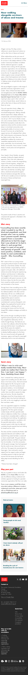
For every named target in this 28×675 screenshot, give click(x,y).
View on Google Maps (7, 597)
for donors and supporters (5, 652)
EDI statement (18, 620)
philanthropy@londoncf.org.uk (9, 492)
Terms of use (18, 614)
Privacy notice (19, 616)
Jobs (16, 612)
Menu (25, 3)
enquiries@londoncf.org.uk (8, 604)
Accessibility (18, 618)
